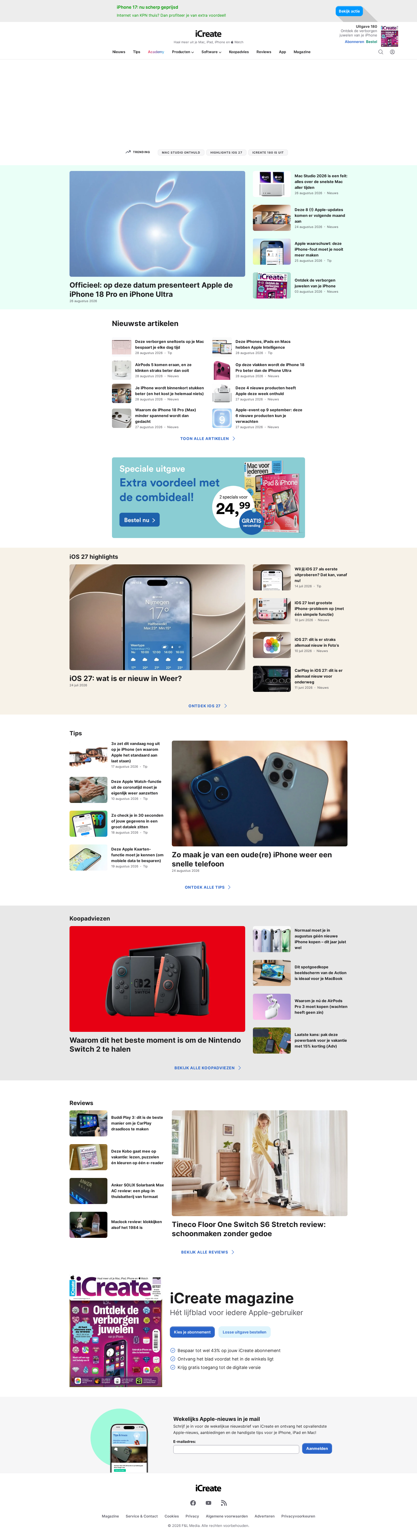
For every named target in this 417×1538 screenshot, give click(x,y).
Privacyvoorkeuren (298, 1516)
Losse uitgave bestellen (244, 1332)
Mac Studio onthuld (181, 152)
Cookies (172, 1516)
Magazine (110, 1516)
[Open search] (381, 52)
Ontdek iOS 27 (204, 705)
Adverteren (265, 1516)
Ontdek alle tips (205, 887)
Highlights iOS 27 (226, 152)
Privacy (192, 1516)
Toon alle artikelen (204, 438)
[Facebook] (193, 1504)
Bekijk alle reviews (204, 1252)
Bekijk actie (349, 11)
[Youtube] (208, 1504)
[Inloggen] (392, 52)
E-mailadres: (184, 1441)
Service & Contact (142, 1516)
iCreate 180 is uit (268, 152)
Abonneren (354, 41)
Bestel (371, 41)
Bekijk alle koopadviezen (204, 1067)
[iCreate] (208, 33)
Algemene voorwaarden (227, 1516)
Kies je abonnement (192, 1332)
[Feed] (224, 1504)
